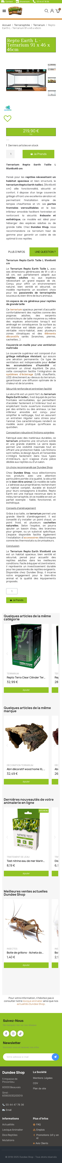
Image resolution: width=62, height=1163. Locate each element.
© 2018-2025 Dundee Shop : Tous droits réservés (31, 1156)
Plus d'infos (16, 252)
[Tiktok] (20, 1033)
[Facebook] (6, 1033)
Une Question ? (45, 252)
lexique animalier (33, 1001)
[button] (46, 11)
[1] (55, 1057)
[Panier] (57, 11)
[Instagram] (13, 1033)
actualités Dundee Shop (31, 1004)
